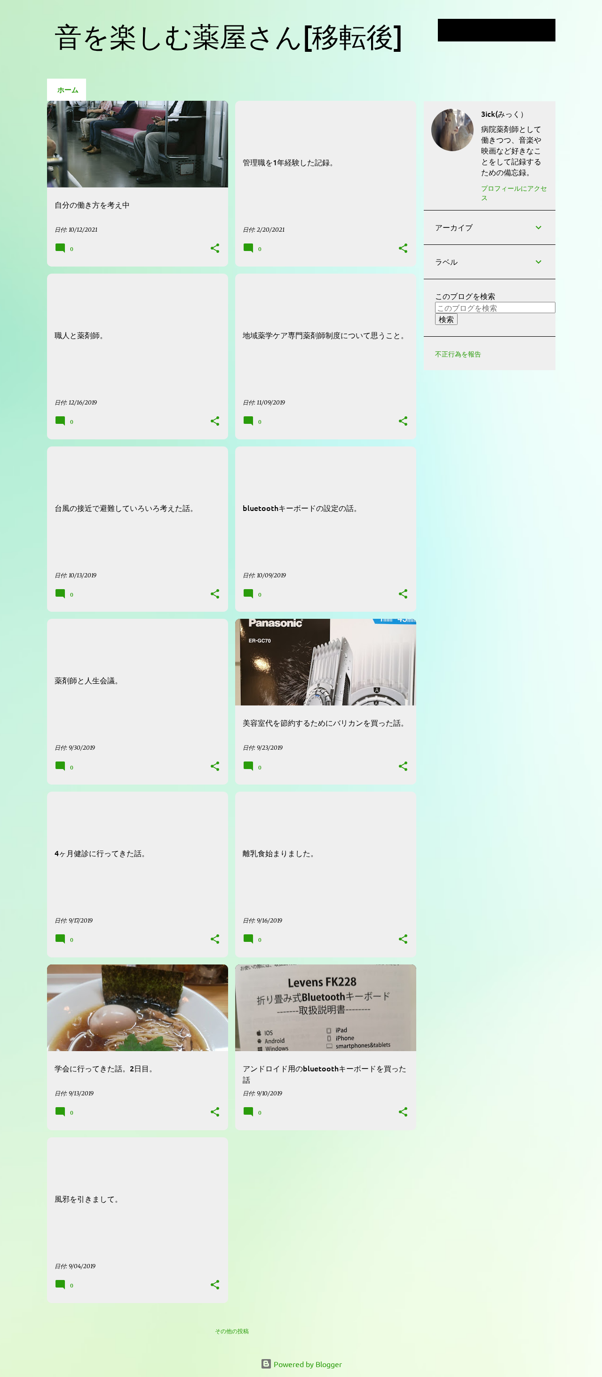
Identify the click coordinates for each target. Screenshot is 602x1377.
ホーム (68, 89)
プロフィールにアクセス (514, 193)
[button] (215, 249)
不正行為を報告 (458, 354)
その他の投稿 (232, 1331)
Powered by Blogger (307, 1364)
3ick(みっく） (504, 113)
